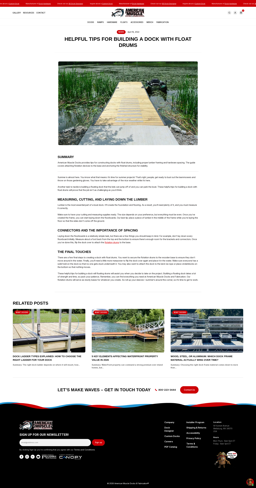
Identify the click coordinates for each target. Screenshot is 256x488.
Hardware (112, 22)
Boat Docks (22, 312)
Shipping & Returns (196, 427)
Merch (150, 22)
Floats (123, 22)
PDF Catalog (170, 446)
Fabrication (162, 22)
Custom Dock (14, 4)
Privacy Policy (193, 438)
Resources (28, 13)
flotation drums (112, 242)
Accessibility (193, 433)
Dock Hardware (45, 4)
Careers (168, 441)
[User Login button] (235, 13)
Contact (40, 13)
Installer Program (195, 422)
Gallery (17, 13)
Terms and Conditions (84, 450)
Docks (90, 22)
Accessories (137, 22)
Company (169, 422)
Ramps (100, 22)
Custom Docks (172, 436)
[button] (241, 13)
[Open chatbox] (250, 482)
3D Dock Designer (76, 4)
